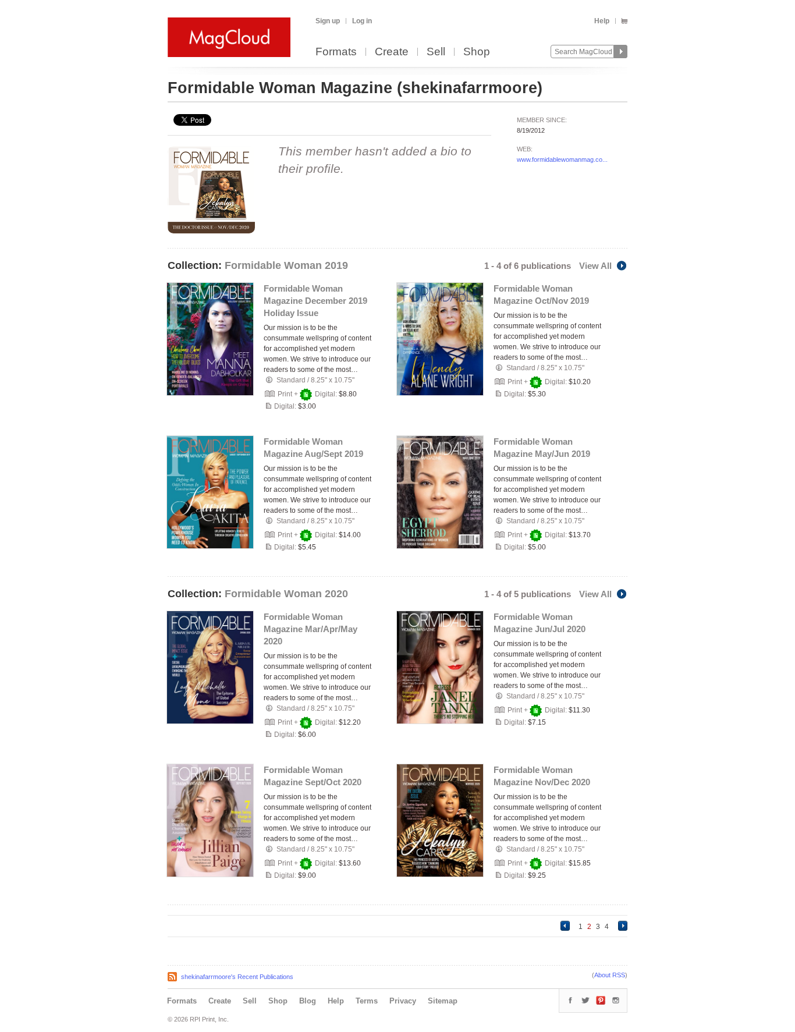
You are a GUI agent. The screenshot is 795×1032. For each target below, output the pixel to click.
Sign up (327, 21)
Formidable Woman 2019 (286, 265)
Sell (436, 52)
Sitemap (442, 1000)
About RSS (609, 974)
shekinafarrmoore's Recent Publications (237, 976)
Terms (367, 1000)
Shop (476, 52)
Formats (336, 52)
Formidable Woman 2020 (286, 594)
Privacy (402, 1000)
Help (601, 21)
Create (392, 52)
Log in (362, 21)
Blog (307, 1000)
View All (595, 266)
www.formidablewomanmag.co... (562, 159)
